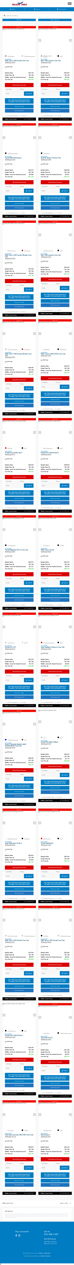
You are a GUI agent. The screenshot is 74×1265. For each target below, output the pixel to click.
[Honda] (5, 3)
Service (38, 9)
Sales (13, 9)
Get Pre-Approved (19, 110)
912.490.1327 (30, 119)
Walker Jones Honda (11, 119)
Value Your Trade (19, 106)
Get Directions (62, 9)
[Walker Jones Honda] (21, 3)
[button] (13, 76)
